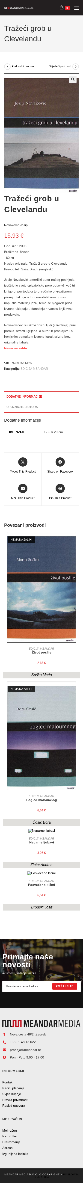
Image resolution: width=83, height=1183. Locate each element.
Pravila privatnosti (15, 1100)
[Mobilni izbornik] (75, 8)
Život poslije (41, 652)
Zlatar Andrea (41, 865)
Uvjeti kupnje (11, 1094)
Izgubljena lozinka (15, 1154)
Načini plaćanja (13, 1088)
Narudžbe (9, 1136)
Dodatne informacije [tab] (24, 396)
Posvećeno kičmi (41, 885)
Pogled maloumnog (41, 800)
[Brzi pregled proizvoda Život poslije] (77, 539)
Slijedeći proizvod (60, 66)
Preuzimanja (11, 1142)
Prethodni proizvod (24, 66)
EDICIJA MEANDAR (34, 368)
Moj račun (9, 1130)
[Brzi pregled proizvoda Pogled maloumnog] (77, 689)
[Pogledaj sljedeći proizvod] (75, 66)
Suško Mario (41, 675)
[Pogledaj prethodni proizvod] (7, 66)
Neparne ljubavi (41, 842)
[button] (73, 79)
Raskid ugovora (13, 1105)
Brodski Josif (41, 907)
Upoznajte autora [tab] (22, 407)
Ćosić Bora (42, 822)
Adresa (7, 1148)
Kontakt (7, 1082)
